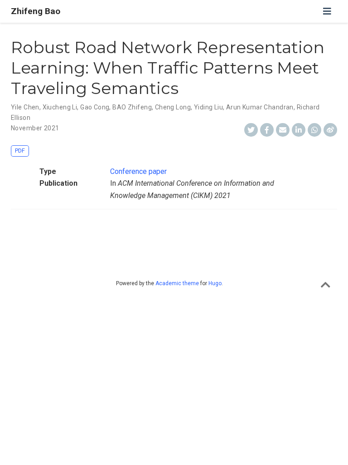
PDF (20, 150)
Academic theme (177, 283)
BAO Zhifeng (132, 107)
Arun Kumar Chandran (260, 107)
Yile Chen (25, 107)
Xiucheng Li (60, 107)
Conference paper (138, 171)
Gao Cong (94, 107)
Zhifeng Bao (35, 11)
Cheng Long (173, 107)
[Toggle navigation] (327, 11)
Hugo (215, 283)
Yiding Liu (208, 107)
